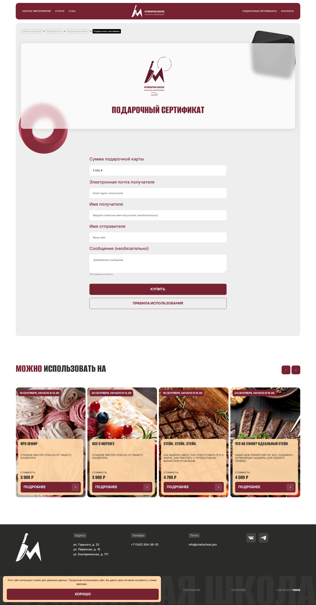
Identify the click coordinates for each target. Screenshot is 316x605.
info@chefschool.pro (203, 544)
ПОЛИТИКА (238, 590)
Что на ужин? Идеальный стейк (261, 444)
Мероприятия (54, 31)
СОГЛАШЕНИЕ (191, 590)
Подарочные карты (77, 31)
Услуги (59, 11)
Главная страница (31, 31)
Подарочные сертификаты (259, 11)
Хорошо (83, 594)
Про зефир (28, 444)
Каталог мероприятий (36, 11)
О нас (72, 11)
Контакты (287, 11)
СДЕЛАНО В (288, 590)
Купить (158, 289)
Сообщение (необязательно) (119, 248)
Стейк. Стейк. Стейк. (180, 444)
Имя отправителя (107, 226)
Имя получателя (106, 204)
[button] (286, 370)
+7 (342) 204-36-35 (144, 544)
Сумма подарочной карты (116, 158)
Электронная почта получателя (122, 181)
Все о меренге (103, 444)
